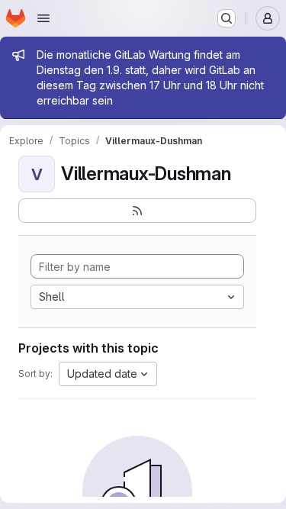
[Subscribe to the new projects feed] (137, 210)
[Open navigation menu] (43, 18)
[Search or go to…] (226, 18)
